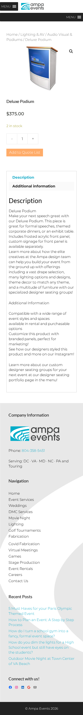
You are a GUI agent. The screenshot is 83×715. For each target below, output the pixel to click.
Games (15, 556)
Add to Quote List (24, 152)
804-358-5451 (33, 450)
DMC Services (21, 512)
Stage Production (24, 562)
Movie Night (19, 518)
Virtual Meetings (23, 550)
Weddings (18, 505)
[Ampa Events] (32, 6)
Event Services (21, 499)
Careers (15, 575)
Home (12, 34)
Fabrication (19, 536)
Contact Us (18, 581)
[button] (71, 51)
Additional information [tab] (33, 186)
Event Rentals (21, 569)
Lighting (16, 524)
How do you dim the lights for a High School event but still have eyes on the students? (41, 647)
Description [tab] (23, 177)
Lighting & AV (32, 34)
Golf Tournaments (25, 530)
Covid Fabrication (24, 544)
